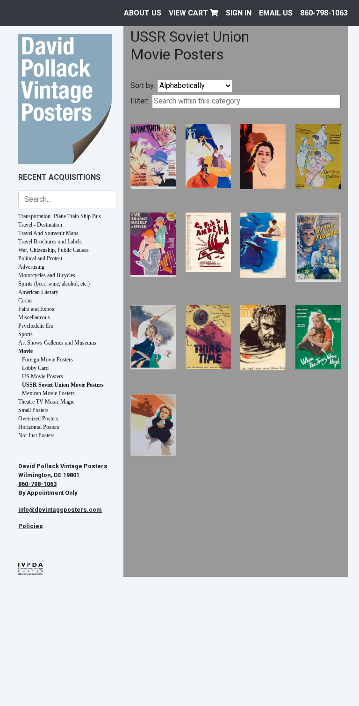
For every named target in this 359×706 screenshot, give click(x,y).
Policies (30, 526)
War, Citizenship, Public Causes (53, 250)
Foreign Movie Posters (47, 359)
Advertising (31, 267)
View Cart (189, 13)
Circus (25, 300)
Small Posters (33, 410)
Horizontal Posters (38, 427)
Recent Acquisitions (59, 177)
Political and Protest (40, 258)
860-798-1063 (324, 13)
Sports (25, 334)
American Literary (38, 292)
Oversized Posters (38, 418)
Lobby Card (35, 368)
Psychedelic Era (35, 326)
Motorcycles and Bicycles (46, 275)
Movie (25, 351)
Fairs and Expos (36, 309)
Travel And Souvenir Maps (48, 233)
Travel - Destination (40, 224)
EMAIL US (276, 13)
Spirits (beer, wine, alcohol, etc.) (54, 283)
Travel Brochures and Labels (50, 241)
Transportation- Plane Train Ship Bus (59, 216)
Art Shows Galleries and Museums (57, 342)
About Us (142, 13)
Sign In (238, 13)
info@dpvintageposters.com (60, 510)
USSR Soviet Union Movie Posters (63, 385)
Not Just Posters (36, 435)
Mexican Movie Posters (48, 393)
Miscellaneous (34, 317)
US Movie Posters (42, 376)
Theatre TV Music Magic (46, 401)
